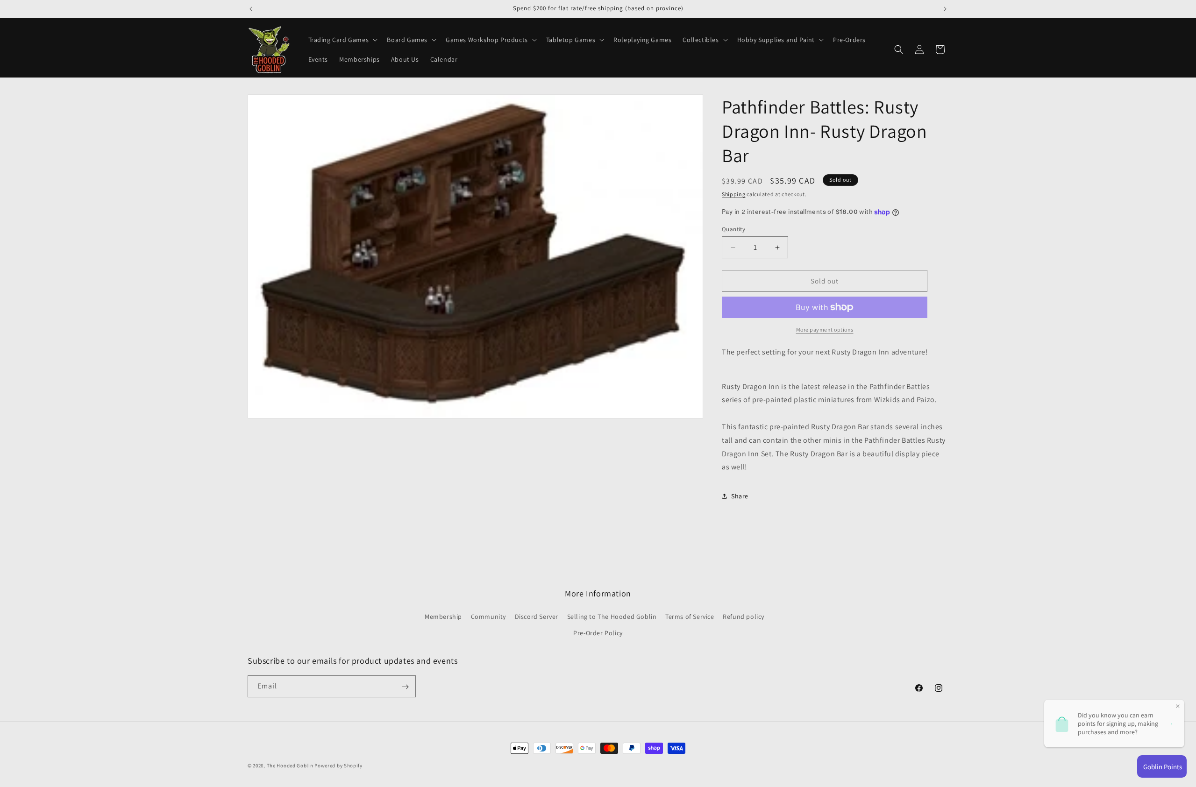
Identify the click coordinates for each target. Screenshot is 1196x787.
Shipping (734, 194)
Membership (443, 616)
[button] (342, 40)
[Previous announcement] (251, 9)
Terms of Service (689, 616)
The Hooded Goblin (290, 765)
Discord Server (536, 616)
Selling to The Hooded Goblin (612, 616)
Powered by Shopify (338, 765)
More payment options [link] (825, 329)
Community (488, 616)
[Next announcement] (945, 9)
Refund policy (743, 616)
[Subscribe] (405, 687)
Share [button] (739, 496)
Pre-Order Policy (598, 633)
